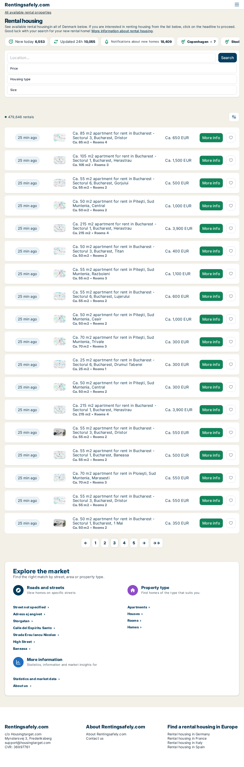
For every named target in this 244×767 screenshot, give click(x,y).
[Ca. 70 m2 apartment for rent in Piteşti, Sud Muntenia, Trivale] (179, 342)
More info (211, 137)
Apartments (137, 607)
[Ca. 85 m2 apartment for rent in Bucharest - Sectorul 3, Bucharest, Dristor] (179, 137)
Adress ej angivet (27, 614)
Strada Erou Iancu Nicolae (34, 635)
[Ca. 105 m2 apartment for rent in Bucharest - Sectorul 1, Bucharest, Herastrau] (179, 160)
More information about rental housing (122, 31)
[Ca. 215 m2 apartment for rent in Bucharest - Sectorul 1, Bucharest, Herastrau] (179, 228)
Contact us (94, 738)
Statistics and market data (34, 679)
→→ (156, 542)
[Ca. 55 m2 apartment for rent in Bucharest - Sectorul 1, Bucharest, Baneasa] (179, 455)
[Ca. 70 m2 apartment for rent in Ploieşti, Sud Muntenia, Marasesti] (179, 478)
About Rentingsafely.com (106, 734)
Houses (133, 614)
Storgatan (21, 621)
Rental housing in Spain (186, 747)
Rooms (133, 620)
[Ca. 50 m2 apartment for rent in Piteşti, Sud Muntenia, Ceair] (179, 319)
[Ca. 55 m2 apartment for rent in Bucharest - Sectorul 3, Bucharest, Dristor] (179, 432)
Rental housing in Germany (189, 734)
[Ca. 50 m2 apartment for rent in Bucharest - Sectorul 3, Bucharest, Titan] (179, 251)
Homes (133, 627)
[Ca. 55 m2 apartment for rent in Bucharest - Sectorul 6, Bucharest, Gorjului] (179, 183)
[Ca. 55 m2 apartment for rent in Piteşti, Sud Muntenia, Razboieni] (179, 274)
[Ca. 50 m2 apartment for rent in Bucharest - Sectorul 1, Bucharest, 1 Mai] (179, 523)
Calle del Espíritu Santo (32, 628)
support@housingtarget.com (28, 743)
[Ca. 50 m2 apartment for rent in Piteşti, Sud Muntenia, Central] (179, 206)
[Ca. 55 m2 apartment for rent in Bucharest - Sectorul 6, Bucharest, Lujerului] (179, 296)
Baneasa (20, 648)
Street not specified (29, 607)
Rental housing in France (187, 738)
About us (20, 686)
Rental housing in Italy (185, 743)
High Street (22, 642)
